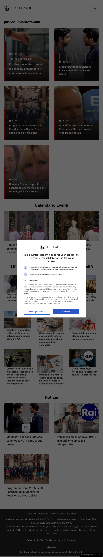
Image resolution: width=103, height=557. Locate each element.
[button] (51, 280)
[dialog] (51, 279)
